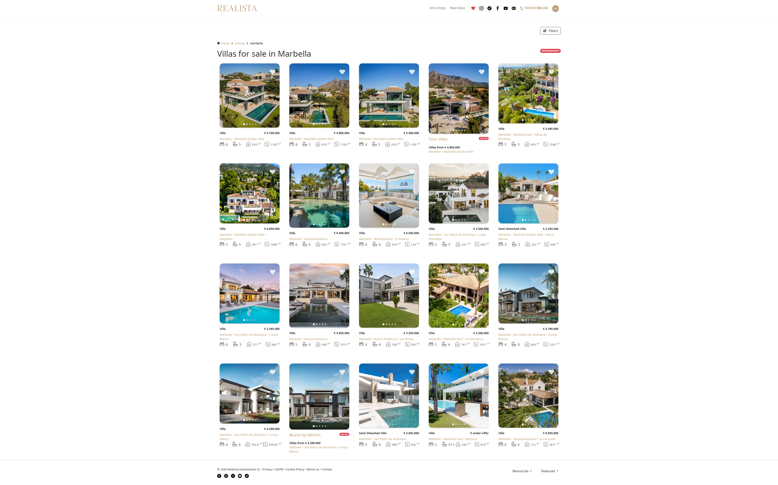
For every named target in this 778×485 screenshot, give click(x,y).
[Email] (514, 8)
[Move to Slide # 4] (255, 124)
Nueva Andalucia (315, 239)
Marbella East (522, 134)
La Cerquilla (547, 439)
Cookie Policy (295, 469)
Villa (222, 133)
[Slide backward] (229, 95)
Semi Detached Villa (512, 229)
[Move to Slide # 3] (253, 124)
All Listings (438, 8)
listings (240, 43)
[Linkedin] (233, 475)
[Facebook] (498, 8)
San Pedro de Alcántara (460, 235)
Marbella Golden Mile (249, 139)
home (225, 43)
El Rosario (402, 239)
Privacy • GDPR (273, 469)
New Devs (457, 8)
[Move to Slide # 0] (244, 124)
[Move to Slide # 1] (247, 124)
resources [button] (521, 471)
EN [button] (556, 8)
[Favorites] (473, 8)
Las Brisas (407, 339)
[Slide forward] (270, 95)
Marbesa (471, 439)
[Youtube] (506, 8)
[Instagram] (481, 8)
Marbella (226, 139)
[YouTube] (240, 475)
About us (313, 469)
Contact (327, 469)
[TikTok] (247, 475)
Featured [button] (548, 471)
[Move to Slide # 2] (250, 124)
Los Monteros (474, 339)
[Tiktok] (489, 8)
